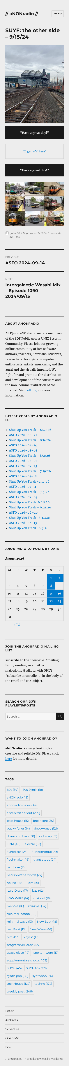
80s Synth (32, 789)
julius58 (15, 232)
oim (13, 937)
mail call (42, 898)
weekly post (20, 991)
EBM (13, 844)
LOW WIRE (18, 898)
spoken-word (46, 952)
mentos (15, 906)
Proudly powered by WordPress (45, 1058)
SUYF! (14, 968)
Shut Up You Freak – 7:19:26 (30, 471)
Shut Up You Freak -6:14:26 (29, 518)
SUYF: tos (14, 236)
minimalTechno (21, 914)
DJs (8, 1047)
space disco (18, 952)
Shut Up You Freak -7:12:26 (29, 481)
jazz (38, 890)
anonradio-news (22, 805)
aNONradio (17, 797)
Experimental (45, 852)
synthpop (42, 976)
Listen (9, 1011)
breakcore (43, 821)
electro (33, 844)
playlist (30, 937)
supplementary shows (27, 960)
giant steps (44, 859)
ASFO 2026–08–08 (23, 450)
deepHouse (46, 828)
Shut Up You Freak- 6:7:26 (28, 528)
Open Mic (12, 1038)
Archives (11, 1020)
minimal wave (20, 921)
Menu (58, 13)
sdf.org (31, 390)
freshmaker (18, 859)
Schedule (12, 1029)
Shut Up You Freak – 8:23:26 (30, 430)
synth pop (17, 976)
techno (43, 983)
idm (33, 883)
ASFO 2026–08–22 (23, 435)
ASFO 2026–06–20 (23, 512)
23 (59, 601)
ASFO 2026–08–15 (23, 445)
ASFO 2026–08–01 (23, 461)
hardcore (16, 867)
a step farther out (23, 813)
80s (12, 789)
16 (59, 593)
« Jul (17, 624)
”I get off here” (34, 151)
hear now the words (24, 875)
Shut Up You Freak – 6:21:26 (30, 507)
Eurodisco (17, 852)
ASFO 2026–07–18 (23, 476)
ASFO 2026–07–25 (23, 466)
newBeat (16, 929)
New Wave (41, 929)
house (15, 883)
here (8, 758)
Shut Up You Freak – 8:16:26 (30, 440)
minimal (37, 906)
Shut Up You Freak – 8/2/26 (29, 455)
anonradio (56, 232)
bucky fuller (18, 828)
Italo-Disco (17, 890)
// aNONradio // (21, 13)
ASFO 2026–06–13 (23, 523)
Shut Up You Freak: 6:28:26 (29, 502)
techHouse (18, 983)
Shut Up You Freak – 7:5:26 (29, 492)
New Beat (47, 921)
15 (51, 593)
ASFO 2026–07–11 (22, 486)
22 (51, 601)
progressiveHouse (23, 945)
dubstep (48, 836)
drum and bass (21, 836)
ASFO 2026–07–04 (23, 497)
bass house (18, 821)
